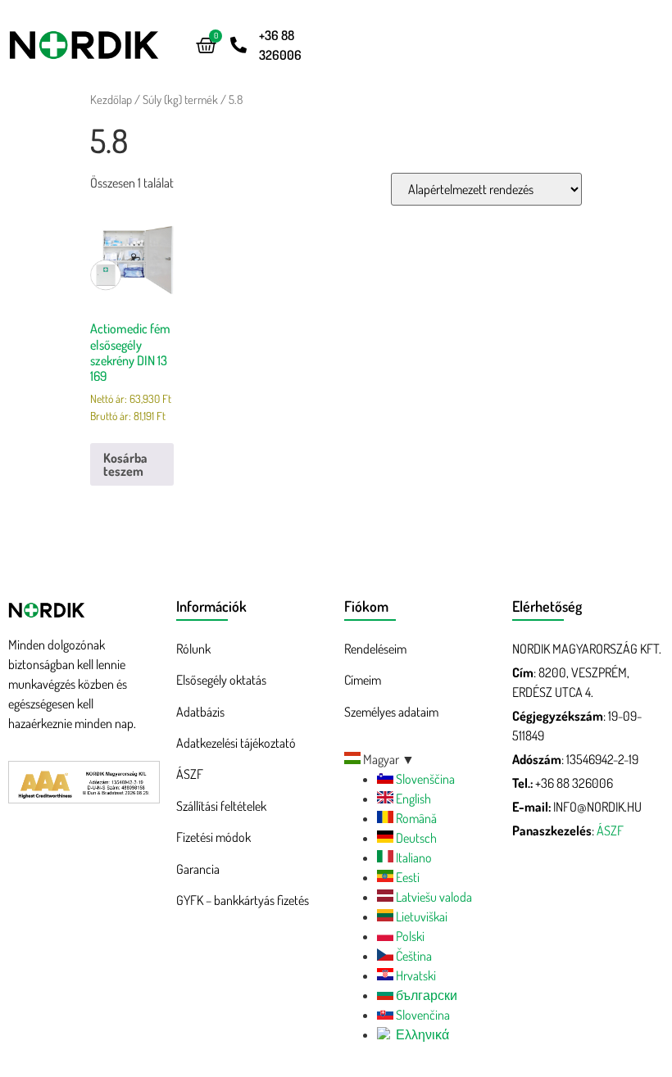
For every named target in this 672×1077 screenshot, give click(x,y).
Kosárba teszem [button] (125, 464)
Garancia (198, 869)
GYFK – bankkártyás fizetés (242, 900)
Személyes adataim (391, 712)
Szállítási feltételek (221, 806)
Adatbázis (200, 712)
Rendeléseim (375, 648)
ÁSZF (189, 774)
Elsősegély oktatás (221, 680)
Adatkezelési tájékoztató (236, 743)
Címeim (362, 680)
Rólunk (193, 648)
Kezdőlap (111, 99)
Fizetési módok (213, 837)
